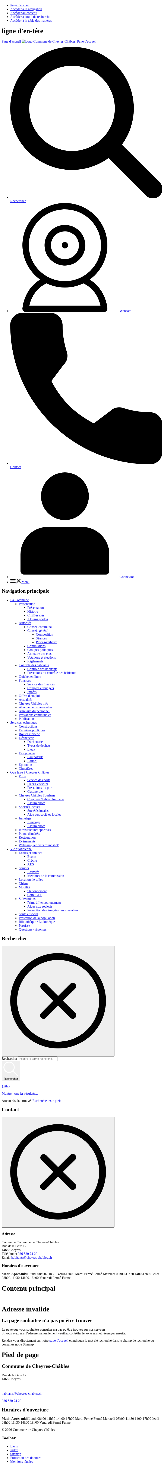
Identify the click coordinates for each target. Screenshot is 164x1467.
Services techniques (23, 722)
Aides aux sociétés (39, 906)
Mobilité (24, 887)
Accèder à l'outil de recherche (30, 17)
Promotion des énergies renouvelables (52, 910)
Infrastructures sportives (35, 830)
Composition (44, 634)
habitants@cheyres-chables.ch (31, 1257)
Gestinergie (35, 791)
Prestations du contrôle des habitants (51, 673)
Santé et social (28, 914)
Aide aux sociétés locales (44, 814)
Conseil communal (40, 627)
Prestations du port (39, 787)
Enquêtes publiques (32, 730)
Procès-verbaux (46, 642)
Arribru (32, 761)
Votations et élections (41, 657)
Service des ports (38, 780)
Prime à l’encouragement (44, 902)
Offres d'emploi (29, 696)
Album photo (36, 803)
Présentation (27, 604)
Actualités (25, 699)
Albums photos (37, 619)
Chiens (23, 883)
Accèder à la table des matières (31, 20)
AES (30, 864)
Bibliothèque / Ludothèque (37, 922)
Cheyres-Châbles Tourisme (37, 795)
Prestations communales (35, 715)
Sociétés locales (29, 807)
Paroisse (24, 925)
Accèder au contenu (23, 13)
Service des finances (41, 684)
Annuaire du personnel (34, 711)
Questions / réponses (33, 929)
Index (14, 1450)
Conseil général (37, 630)
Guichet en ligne (30, 676)
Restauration (27, 837)
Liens (14, 1446)
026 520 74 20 (27, 1253)
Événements (27, 841)
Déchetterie (26, 738)
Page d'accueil (19, 5)
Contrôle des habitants (34, 665)
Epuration (25, 764)
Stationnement (37, 891)
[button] (19, 582)
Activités (33, 872)
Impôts (32, 692)
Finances (25, 680)
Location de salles (31, 879)
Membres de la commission (45, 876)
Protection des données (25, 1458)
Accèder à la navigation (26, 9)
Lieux (31, 749)
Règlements (35, 661)
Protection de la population (37, 918)
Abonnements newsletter (35, 707)
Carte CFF (34, 895)
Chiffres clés (35, 615)
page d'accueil (58, 1340)
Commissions (36, 646)
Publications (27, 719)
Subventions (27, 899)
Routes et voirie (29, 734)
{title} (6, 1086)
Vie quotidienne (21, 849)
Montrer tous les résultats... (20, 1093)
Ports (22, 776)
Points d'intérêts (29, 833)
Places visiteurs (37, 784)
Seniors (24, 868)
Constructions (28, 726)
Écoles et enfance (30, 853)
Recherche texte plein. (47, 1100)
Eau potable (27, 753)
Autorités (25, 623)
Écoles (31, 856)
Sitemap (15, 1454)
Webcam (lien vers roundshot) (39, 845)
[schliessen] (58, 1001)
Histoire (32, 611)
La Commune (19, 600)
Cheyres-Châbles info (33, 703)
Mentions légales (21, 1461)
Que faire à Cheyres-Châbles (29, 772)
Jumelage (25, 818)
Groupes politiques (40, 650)
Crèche (32, 860)
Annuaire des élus (39, 653)
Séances (41, 638)
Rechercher (9, 1058)
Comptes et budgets (40, 688)
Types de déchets (38, 745)
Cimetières (26, 768)
